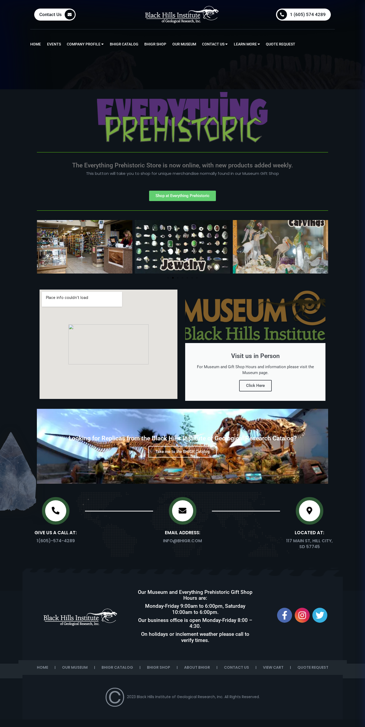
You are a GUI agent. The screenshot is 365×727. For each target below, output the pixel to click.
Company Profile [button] (84, 44)
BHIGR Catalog (124, 44)
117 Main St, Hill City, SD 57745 (309, 544)
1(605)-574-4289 (56, 541)
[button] (42, 246)
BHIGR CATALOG (117, 667)
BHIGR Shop (155, 44)
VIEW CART (273, 667)
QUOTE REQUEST (312, 667)
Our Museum (184, 44)
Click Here (255, 385)
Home (35, 44)
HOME (42, 667)
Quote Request (280, 44)
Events (54, 44)
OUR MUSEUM (75, 667)
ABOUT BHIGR (197, 667)
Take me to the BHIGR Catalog (182, 451)
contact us (213, 44)
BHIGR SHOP (158, 667)
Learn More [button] (246, 44)
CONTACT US (236, 667)
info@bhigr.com (182, 541)
